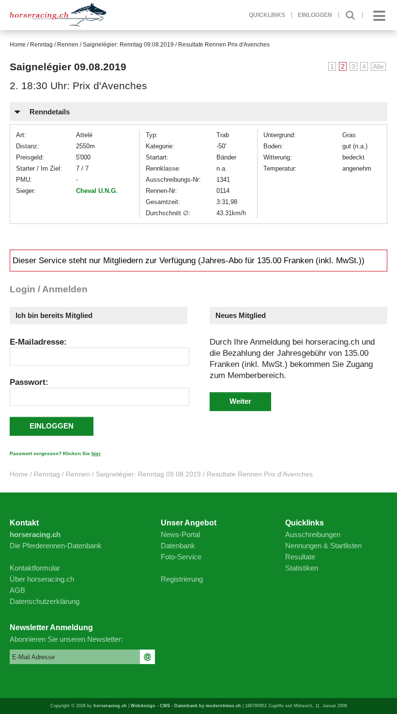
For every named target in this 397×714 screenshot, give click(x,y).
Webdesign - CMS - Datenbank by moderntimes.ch (186, 705)
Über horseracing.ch (42, 579)
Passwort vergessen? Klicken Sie (55, 453)
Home (18, 44)
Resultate (300, 557)
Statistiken (301, 568)
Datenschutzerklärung (44, 601)
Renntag (41, 44)
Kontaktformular (35, 568)
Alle (378, 66)
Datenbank (178, 545)
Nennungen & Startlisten (323, 545)
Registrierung (182, 579)
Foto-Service (181, 557)
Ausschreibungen (312, 534)
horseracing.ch (110, 705)
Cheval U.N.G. (97, 190)
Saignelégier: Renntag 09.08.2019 (128, 44)
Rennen (67, 44)
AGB (17, 590)
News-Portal (180, 534)
